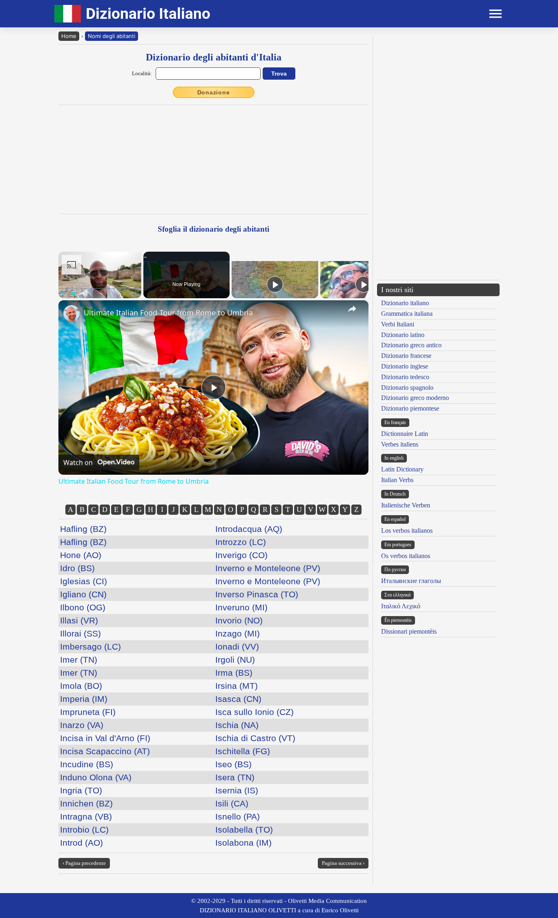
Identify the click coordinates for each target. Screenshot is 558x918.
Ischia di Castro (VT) (255, 738)
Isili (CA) (231, 803)
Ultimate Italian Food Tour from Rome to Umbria (168, 312)
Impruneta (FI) (88, 712)
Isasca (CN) (238, 699)
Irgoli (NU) (235, 659)
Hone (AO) (80, 555)
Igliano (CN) (83, 594)
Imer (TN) (78, 659)
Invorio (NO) (239, 620)
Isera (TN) (234, 777)
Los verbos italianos (407, 530)
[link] (71, 313)
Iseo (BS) (233, 764)
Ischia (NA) (237, 725)
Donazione (213, 92)
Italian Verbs (397, 479)
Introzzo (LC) (240, 542)
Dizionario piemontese (410, 408)
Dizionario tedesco (405, 376)
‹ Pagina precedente (84, 863)
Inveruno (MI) (241, 607)
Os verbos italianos (405, 555)
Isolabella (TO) (244, 829)
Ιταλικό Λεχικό (400, 606)
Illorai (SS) (80, 633)
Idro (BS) (77, 568)
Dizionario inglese (404, 366)
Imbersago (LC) (90, 646)
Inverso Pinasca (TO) (256, 594)
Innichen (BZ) (86, 803)
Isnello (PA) (237, 816)
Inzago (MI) (237, 633)
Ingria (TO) (81, 790)
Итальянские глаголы (411, 580)
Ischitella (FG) (242, 751)
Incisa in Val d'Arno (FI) (105, 738)
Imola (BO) (81, 685)
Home (68, 36)
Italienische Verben (405, 505)
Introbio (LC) (84, 829)
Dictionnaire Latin (404, 433)
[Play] (63, 293)
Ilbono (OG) (82, 607)
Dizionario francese (406, 355)
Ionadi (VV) (237, 646)
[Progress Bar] (99, 288)
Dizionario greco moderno (415, 397)
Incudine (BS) (86, 764)
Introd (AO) (81, 842)
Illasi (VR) (79, 620)
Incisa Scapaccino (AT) (105, 751)
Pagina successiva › (343, 863)
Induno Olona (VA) (96, 777)
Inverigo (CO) (241, 555)
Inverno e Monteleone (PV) (267, 568)
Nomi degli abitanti (111, 36)
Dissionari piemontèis (409, 631)
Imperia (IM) (83, 699)
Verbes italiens (399, 444)
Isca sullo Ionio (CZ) (254, 712)
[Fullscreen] (136, 293)
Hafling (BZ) (83, 529)
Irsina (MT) (236, 685)
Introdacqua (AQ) (248, 529)
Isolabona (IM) (243, 842)
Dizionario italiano (405, 302)
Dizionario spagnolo (407, 387)
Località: (142, 73)
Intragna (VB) (86, 816)
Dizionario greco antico (411, 345)
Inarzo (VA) (81, 725)
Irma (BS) (233, 672)
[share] (352, 309)
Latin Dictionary (402, 469)
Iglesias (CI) (83, 581)
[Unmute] (73, 293)
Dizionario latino (402, 334)
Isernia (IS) (236, 790)
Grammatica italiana (407, 313)
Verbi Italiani (397, 324)
